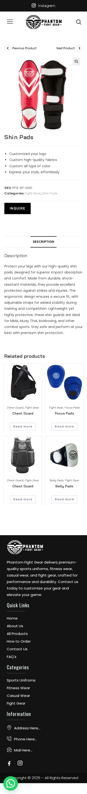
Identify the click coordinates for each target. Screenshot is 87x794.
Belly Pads (57, 480)
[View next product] (79, 48)
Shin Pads (50, 193)
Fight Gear (33, 193)
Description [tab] (43, 242)
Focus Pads (72, 407)
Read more (22, 426)
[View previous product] (7, 48)
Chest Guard (15, 407)
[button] (9, 22)
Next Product (66, 48)
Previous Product (24, 48)
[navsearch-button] (78, 22)
